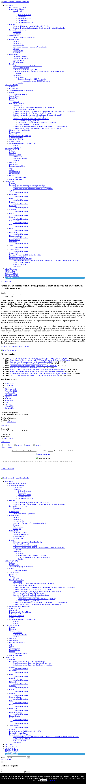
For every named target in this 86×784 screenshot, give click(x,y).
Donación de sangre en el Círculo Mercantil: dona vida (28, 364)
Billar (11, 198)
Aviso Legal (38, 461)
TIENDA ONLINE (11, 274)
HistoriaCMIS (14, 88)
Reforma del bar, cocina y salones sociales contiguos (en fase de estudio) (37, 128)
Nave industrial (18, 62)
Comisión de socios (24, 20)
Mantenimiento (18, 51)
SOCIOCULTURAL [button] (12, 149)
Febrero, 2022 (9, 408)
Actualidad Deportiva (20, 192)
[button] (6, 281)
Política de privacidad (50, 461)
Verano (11, 100)
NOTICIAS (9, 268)
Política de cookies (66, 461)
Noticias (20, 83)
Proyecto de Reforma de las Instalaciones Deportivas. (31, 119)
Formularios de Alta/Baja (17, 257)
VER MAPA (5, 425)
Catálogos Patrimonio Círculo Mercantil (22, 143)
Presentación (17, 156)
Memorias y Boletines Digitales (19, 130)
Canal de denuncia (19, 264)
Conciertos (12, 162)
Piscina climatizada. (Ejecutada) (28, 124)
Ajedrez (11, 191)
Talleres (11, 170)
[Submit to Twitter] (22, 346)
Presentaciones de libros (17, 166)
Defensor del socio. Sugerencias (24, 37)
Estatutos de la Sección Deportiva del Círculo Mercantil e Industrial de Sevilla (39, 28)
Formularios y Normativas (18, 30)
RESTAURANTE (11, 270)
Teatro (11, 168)
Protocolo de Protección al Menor (20, 259)
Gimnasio (12, 209)
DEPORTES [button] (9, 181)
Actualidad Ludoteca (20, 177)
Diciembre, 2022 (10, 389)
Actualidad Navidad (20, 94)
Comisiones (17, 13)
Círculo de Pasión (15, 155)
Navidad (12, 92)
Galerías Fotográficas (16, 138)
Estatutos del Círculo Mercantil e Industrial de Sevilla (31, 26)
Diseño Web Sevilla (7, 469)
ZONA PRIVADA (12, 277)
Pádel (11, 225)
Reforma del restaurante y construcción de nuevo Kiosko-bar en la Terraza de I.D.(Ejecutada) (44, 111)
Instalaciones (13, 54)
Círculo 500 (13, 134)
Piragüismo (13, 232)
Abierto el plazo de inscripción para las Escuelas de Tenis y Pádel (31, 362)
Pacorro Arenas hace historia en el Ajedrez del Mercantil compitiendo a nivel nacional (38, 369)
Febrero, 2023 (9, 385)
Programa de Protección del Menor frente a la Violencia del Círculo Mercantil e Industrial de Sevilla (46, 260)
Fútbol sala (12, 206)
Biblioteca (12, 153)
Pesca (11, 228)
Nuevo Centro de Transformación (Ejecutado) (28, 117)
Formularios (17, 32)
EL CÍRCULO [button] (10, 5)
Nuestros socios (14, 132)
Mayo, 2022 (9, 402)
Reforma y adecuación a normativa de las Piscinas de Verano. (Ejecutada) (37, 115)
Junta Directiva (18, 11)
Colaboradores (14, 35)
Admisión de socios (24, 18)
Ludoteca (12, 175)
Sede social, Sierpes (20, 56)
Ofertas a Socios (14, 141)
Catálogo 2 (17, 147)
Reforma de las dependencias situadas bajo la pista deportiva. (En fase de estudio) (40, 126)
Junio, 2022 (9, 400)
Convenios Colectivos (16, 139)
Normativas (17, 34)
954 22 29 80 (8, 438)
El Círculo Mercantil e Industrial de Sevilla (27, 66)
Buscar (3, 770)
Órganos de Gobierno (16, 9)
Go (28, 757)
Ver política (51, 780)
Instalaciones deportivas (21, 58)
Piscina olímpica (14, 240)
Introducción (17, 105)
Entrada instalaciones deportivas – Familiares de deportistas (33, 189)
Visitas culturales (14, 172)
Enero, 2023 (9, 387)
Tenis (11, 245)
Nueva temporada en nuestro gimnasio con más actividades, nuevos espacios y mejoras (39, 358)
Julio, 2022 (8, 398)
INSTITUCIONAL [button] (11, 85)
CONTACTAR (10, 272)
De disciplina (22, 17)
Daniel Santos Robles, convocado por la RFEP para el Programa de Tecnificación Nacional (40, 360)
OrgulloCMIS (13, 253)
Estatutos (12, 24)
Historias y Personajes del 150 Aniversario (32, 79)
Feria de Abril (13, 98)
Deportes (16, 49)
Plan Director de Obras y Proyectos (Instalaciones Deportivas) (33, 107)
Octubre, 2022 (10, 393)
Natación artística (15, 221)
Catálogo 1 (17, 145)
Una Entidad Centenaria (21, 68)
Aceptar (43, 780)
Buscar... (4, 757)
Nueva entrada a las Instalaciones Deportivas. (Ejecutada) (37, 122)
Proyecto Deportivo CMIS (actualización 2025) (25, 255)
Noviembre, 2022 (11, 391)
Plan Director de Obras (16, 104)
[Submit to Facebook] (8, 346)
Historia (11, 64)
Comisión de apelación (25, 22)
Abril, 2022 (9, 404)
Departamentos (14, 39)
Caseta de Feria (18, 60)
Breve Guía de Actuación (21, 262)
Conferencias (13, 164)
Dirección (16, 41)
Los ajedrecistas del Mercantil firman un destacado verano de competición (34, 375)
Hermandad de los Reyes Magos (20, 136)
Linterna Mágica (14, 173)
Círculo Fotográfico (15, 179)
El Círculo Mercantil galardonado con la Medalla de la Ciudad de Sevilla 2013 (39, 71)
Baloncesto (13, 194)
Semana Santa (14, 96)
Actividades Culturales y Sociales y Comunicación (30, 47)
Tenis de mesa (14, 249)
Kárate (11, 213)
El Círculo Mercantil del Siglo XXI (25, 69)
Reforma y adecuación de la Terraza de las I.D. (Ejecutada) (32, 113)
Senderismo (13, 242)
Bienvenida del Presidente (17, 7)
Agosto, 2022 (9, 397)
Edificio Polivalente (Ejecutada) (28, 121)
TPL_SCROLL (6, 759)
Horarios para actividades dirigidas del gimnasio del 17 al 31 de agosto (33, 366)
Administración (18, 45)
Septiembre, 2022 (11, 395)
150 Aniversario (18, 77)
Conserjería (17, 52)
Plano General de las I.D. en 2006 (24, 109)
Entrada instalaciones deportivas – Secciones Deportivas (32, 187)
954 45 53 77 (11, 422)
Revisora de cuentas (24, 15)
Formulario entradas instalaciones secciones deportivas (27, 185)
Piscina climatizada (15, 236)
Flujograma (17, 266)
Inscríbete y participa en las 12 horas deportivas (26, 368)
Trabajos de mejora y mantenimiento (21, 90)
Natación (12, 217)
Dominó (12, 202)
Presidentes (17, 75)
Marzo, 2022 (9, 406)
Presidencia (17, 43)
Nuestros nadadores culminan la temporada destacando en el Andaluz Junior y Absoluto (39, 373)
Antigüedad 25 (18, 73)
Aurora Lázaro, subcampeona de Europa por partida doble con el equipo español (36, 371)
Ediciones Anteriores (20, 158)
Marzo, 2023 (9, 383)
